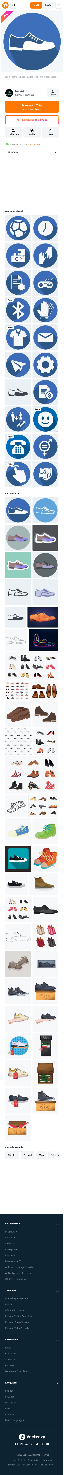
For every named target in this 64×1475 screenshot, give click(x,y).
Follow (53, 94)
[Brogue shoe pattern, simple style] (18, 1194)
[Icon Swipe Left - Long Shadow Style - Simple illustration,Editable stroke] (18, 720)
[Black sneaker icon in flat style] (43, 1415)
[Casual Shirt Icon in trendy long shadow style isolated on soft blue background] (18, 447)
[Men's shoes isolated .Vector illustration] (18, 1167)
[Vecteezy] (5, 5)
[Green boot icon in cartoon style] (18, 1362)
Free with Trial (32, 106)
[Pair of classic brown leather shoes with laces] (18, 1140)
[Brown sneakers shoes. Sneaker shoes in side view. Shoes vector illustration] (20, 1442)
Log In (48, 5)
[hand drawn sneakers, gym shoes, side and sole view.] (16, 1286)
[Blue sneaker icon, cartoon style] (18, 1335)
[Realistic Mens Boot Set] (19, 1116)
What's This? (36, 144)
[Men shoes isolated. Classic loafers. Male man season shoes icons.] (16, 1022)
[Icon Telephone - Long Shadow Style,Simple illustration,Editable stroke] (18, 665)
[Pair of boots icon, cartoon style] (18, 1417)
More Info (13, 152)
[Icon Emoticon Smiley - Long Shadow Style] (18, 638)
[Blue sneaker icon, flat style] (18, 1389)
